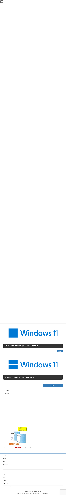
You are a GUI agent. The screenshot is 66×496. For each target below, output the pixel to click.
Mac (4, 468)
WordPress (6, 471)
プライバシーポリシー (8, 487)
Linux (4, 458)
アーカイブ (6, 390)
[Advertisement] (33, 410)
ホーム (4, 455)
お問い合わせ (6, 483)
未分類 (4, 480)
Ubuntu (5, 461)
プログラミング (7, 474)
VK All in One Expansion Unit (43, 493)
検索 (52, 385)
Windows (5, 464)
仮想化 (4, 477)
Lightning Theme (32, 493)
